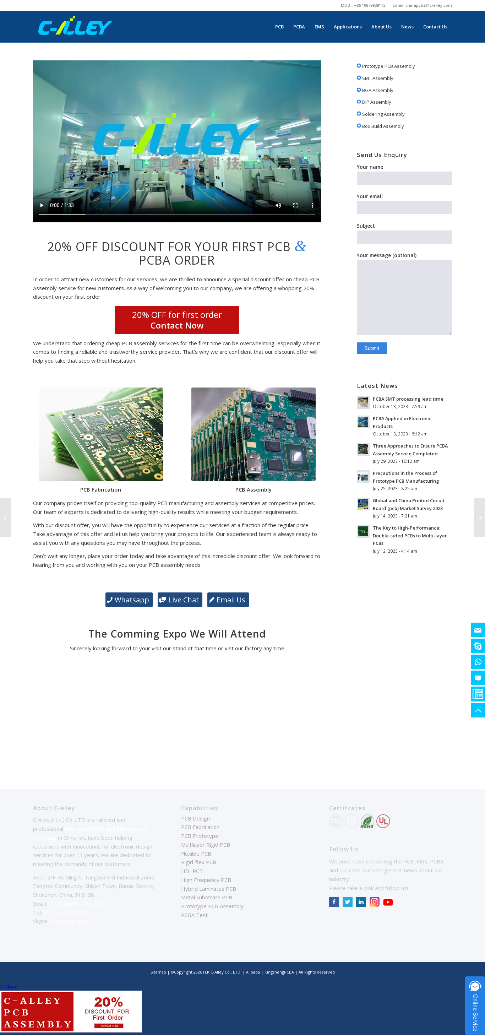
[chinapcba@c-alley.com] (478, 630)
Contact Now (177, 325)
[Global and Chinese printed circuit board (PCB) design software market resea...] (479, 517)
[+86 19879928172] (478, 662)
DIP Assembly (376, 102)
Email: (399, 5)
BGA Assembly (377, 90)
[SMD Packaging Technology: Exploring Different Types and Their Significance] (5, 517)
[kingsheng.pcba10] (478, 646)
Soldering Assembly (383, 114)
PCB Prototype (199, 835)
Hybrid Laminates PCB (208, 888)
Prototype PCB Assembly (388, 66)
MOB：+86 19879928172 (363, 5)
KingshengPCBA (279, 972)
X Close (9, 986)
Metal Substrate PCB (206, 897)
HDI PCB (192, 870)
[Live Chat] (478, 678)
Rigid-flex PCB (198, 862)
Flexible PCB (196, 853)
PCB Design (195, 818)
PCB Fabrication (200, 826)
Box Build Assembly (382, 126)
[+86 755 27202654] (478, 694)
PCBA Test (194, 915)
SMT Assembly (377, 78)
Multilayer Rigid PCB (205, 844)
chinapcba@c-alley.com (428, 5)
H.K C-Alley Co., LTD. (222, 972)
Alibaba (253, 972)
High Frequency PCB (206, 879)
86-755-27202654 (66, 912)
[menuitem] (363, 5)
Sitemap (158, 972)
